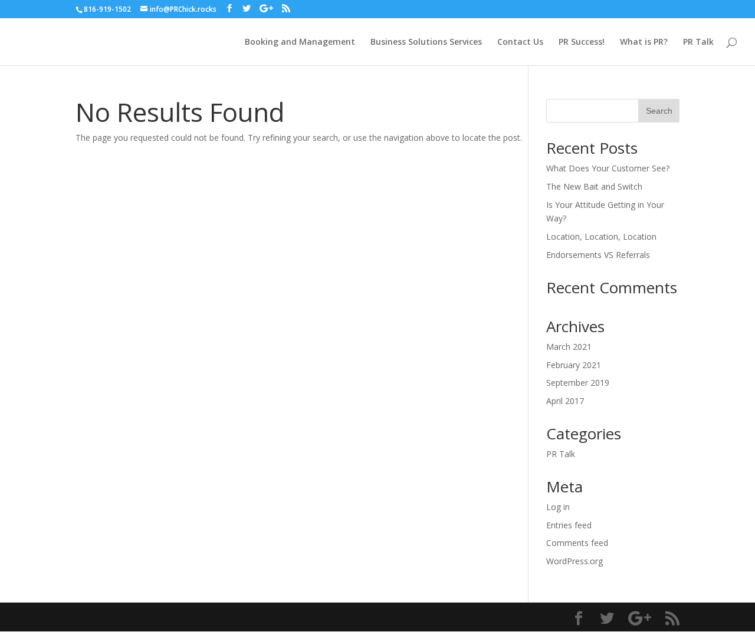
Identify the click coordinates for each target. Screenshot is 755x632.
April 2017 (565, 400)
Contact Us (520, 42)
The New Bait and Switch (594, 186)
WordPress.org (574, 561)
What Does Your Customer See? (607, 168)
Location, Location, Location (601, 236)
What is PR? (644, 42)
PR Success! (582, 42)
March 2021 (569, 346)
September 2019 (577, 382)
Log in (558, 506)
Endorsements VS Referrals (598, 254)
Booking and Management (300, 42)
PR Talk (698, 42)
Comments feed (577, 542)
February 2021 (573, 364)
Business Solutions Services (426, 42)
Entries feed (569, 525)
